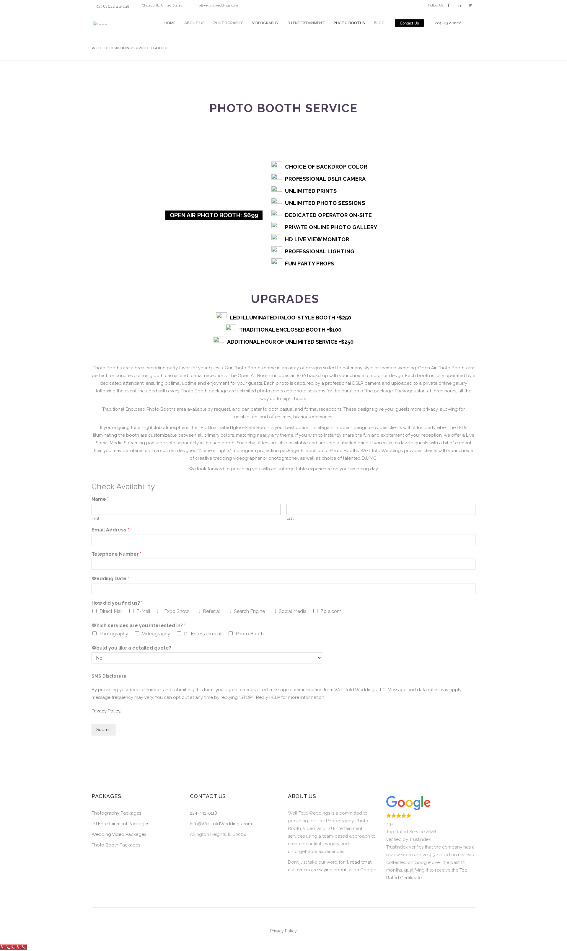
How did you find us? (117, 603)
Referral (211, 611)
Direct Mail (111, 611)
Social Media (293, 611)
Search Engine (249, 611)
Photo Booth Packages (116, 845)
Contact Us (409, 23)
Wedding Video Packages (119, 834)
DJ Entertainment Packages (120, 823)
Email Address (110, 530)
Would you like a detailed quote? (131, 648)
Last (290, 518)
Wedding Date (110, 578)
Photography (114, 634)
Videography (156, 634)
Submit (103, 729)
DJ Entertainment (203, 634)
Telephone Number (116, 554)
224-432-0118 (203, 813)
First (95, 518)
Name (100, 499)
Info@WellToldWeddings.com (221, 823)
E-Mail (143, 611)
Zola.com (330, 611)
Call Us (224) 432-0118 (113, 7)
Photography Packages (116, 813)
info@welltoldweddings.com (216, 5)
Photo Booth (250, 634)
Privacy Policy (283, 931)
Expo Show (176, 611)
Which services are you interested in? (138, 625)
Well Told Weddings (113, 48)
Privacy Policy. (106, 711)
